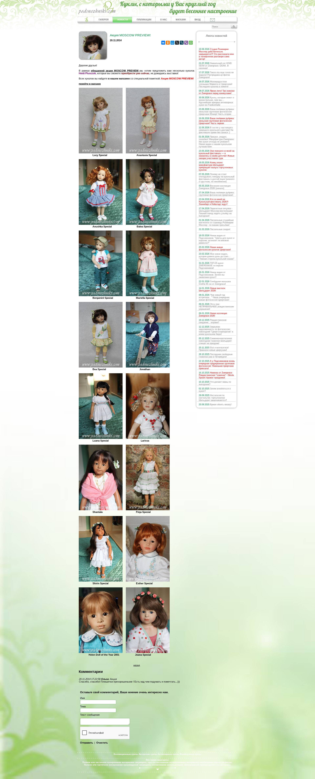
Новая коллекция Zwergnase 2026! (213, 314)
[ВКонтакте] (163, 43)
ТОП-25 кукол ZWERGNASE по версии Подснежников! (211, 265)
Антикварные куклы (168, 754)
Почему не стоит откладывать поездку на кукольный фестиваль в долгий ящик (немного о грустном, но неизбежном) (216, 178)
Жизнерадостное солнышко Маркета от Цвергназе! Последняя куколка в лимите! (215, 84)
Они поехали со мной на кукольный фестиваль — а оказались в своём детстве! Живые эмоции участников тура (216, 154)
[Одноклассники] (168, 43)
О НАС (163, 19)
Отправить (86, 742)
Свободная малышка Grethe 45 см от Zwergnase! (215, 282)
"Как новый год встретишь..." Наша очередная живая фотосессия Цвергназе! (214, 297)
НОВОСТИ (122, 19)
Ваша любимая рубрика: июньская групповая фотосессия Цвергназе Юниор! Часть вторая (216, 111)
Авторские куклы (148, 754)
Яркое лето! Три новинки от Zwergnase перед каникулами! (216, 92)
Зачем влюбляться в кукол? (215, 389)
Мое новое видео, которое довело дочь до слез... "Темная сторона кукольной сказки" (216, 256)
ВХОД (197, 19)
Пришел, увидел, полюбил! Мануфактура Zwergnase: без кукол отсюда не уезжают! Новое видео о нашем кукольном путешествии (216, 142)
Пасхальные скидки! (214, 229)
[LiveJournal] (182, 43)
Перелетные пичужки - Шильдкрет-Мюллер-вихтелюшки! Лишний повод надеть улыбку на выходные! (216, 212)
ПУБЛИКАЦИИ (144, 19)
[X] (177, 43)
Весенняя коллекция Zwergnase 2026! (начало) (215, 187)
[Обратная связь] (212, 20)
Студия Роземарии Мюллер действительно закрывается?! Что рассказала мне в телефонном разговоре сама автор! (216, 54)
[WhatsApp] (191, 43)
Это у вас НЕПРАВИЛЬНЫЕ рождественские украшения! (216, 306)
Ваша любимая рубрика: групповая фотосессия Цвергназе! (216, 193)
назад (136, 665)
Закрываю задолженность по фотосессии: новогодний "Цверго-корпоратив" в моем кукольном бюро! (216, 330)
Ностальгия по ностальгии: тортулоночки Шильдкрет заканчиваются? (213, 397)
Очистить (102, 742)
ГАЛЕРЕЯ (103, 19)
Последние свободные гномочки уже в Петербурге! (215, 355)
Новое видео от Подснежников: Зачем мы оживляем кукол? (212, 274)
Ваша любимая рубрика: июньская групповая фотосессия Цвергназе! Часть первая (216, 121)
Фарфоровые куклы (190, 754)
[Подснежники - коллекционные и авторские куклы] (97, 14)
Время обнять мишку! (215, 404)
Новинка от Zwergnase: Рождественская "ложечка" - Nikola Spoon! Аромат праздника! (216, 375)
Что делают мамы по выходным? (215, 383)
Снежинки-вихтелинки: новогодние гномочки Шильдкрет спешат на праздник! (215, 341)
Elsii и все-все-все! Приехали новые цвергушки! (214, 348)
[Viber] (186, 43)
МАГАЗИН (181, 19)
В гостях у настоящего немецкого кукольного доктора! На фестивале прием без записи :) (216, 130)
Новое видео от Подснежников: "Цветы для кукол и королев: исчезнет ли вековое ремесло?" (216, 239)
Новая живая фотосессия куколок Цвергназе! (215, 248)
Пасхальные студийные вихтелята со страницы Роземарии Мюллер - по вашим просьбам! (216, 222)
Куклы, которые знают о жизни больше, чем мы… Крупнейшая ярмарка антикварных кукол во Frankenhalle (216, 101)
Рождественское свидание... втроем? (212, 321)
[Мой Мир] (172, 43)
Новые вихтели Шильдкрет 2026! (212, 289)
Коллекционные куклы (126, 754)
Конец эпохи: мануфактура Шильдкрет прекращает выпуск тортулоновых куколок (216, 166)
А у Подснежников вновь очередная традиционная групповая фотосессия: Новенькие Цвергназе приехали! (217, 365)
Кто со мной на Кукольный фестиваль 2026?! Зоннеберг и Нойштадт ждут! (213, 201)
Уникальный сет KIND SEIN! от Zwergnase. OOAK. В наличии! (215, 65)
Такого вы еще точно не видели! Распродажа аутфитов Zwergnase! (216, 75)
